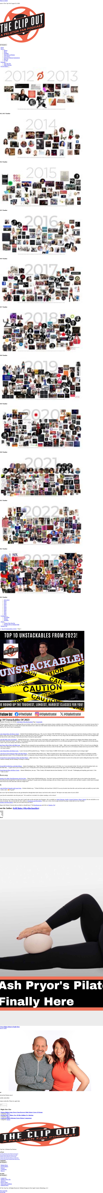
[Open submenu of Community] (7, 616)
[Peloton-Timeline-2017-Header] (41, 304)
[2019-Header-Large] (41, 401)
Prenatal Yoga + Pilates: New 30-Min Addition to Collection (17, 1115)
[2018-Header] (41, 352)
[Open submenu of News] (4, 49)
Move (8, 1113)
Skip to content (4, 0)
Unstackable (39, 722)
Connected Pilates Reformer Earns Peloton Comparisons (16, 1118)
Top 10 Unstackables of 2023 (9, 629)
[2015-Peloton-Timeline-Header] (41, 207)
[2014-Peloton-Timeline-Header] (41, 159)
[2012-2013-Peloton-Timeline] (41, 110)
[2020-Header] (41, 449)
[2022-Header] (41, 546)
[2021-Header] (41, 497)
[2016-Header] (41, 256)
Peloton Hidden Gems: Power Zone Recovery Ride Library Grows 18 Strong (21, 1112)
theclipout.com (38, 805)
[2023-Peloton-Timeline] (41, 594)
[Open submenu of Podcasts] (5, 62)
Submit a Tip (51, 805)
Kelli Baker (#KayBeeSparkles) (25, 722)
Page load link (3, 1190)
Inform (8, 1119)
